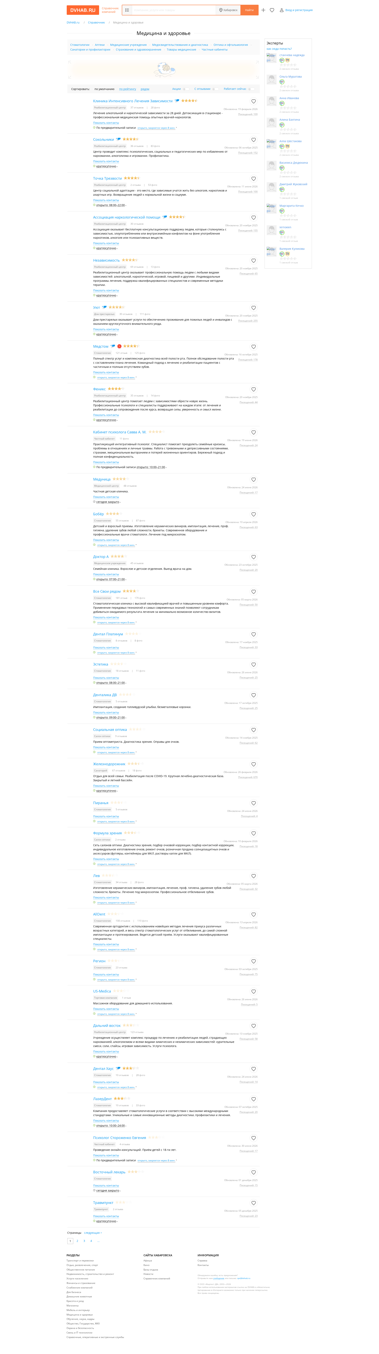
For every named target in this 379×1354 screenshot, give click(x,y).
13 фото (155, 267)
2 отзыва (135, 185)
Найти (249, 10)
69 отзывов (137, 267)
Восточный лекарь (109, 1172)
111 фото (144, 314)
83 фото (155, 146)
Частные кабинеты (215, 49)
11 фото (124, 438)
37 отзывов (137, 107)
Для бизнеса (74, 1292)
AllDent (99, 914)
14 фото (155, 395)
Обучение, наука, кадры (80, 1319)
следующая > (93, 1233)
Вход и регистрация (299, 10)
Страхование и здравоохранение (138, 49)
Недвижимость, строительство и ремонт (90, 1274)
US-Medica (102, 991)
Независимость (106, 260)
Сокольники (103, 139)
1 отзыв (126, 997)
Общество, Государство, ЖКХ (83, 1323)
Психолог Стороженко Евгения (119, 1137)
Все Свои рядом (107, 591)
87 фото (140, 520)
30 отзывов (137, 223)
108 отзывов (123, 920)
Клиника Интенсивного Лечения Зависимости (133, 101)
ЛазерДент (102, 1098)
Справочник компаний (110, 10)
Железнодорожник (109, 764)
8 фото (138, 640)
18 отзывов (122, 670)
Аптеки (100, 45)
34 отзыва (122, 882)
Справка (202, 1260)
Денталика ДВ (105, 694)
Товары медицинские (181, 49)
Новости (148, 1274)
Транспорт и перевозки (80, 1260)
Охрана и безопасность (80, 1328)
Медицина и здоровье (80, 1314)
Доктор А (101, 556)
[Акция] (119, 346)
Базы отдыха (151, 1269)
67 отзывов (119, 770)
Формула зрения (107, 833)
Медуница (102, 479)
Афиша (148, 1260)
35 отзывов (137, 395)
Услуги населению (77, 1278)
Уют (96, 307)
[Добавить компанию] (263, 10)
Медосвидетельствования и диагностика (180, 45)
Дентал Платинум (108, 634)
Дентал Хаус (103, 1068)
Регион (99, 961)
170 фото (139, 598)
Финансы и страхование (81, 1283)
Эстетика (100, 664)
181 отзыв (122, 598)
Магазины (73, 1305)
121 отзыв (122, 353)
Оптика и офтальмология (231, 45)
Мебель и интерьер (78, 1310)
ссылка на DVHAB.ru (246, 1287)
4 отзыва (125, 1144)
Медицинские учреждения (128, 45)
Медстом (100, 346)
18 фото (137, 770)
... (98, 1241)
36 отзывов (137, 146)
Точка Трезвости (107, 178)
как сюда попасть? (279, 49)
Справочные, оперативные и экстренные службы (95, 1337)
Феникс (99, 389)
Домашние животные (79, 1296)
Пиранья (100, 802)
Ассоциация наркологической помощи (126, 217)
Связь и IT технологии (79, 1332)
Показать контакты (106, 123)
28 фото (155, 107)
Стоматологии (79, 45)
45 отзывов (137, 563)
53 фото (152, 185)
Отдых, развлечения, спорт (82, 1265)
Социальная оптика (110, 729)
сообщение (218, 1278)
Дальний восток (107, 1025)
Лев (96, 875)
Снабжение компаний (80, 1287)
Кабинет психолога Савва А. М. (119, 432)
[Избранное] (272, 10)
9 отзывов (121, 736)
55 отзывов (122, 520)
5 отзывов (121, 701)
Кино (146, 1265)
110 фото (142, 920)
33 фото (140, 1105)
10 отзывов (122, 1075)
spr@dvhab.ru (243, 1278)
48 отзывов (130, 485)
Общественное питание (81, 1269)
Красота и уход (75, 1301)
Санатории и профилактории (90, 49)
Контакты (203, 1265)
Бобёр (98, 514)
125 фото (139, 353)
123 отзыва (137, 1032)
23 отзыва (121, 967)
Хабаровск (230, 10)
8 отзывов (122, 640)
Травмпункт (103, 1202)
